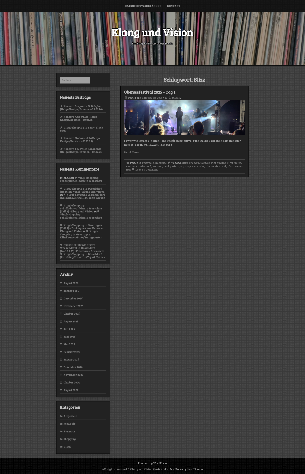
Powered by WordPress (152, 463)
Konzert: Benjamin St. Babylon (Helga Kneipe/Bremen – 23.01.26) (81, 107)
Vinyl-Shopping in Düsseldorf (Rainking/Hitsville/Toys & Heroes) (83, 196)
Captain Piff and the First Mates (220, 163)
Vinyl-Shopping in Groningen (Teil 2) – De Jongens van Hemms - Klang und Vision (81, 228)
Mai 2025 (69, 344)
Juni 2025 (70, 336)
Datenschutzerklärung (143, 6)
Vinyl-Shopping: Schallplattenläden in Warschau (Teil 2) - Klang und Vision (81, 208)
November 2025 (73, 306)
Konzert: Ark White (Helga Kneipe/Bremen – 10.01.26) (78, 118)
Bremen (194, 163)
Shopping (70, 439)
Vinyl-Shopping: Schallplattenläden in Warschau (81, 179)
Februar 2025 (72, 352)
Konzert (157, 166)
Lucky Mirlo (171, 166)
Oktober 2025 (72, 313)
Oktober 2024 (72, 382)
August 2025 (71, 321)
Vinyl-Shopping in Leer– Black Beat (81, 129)
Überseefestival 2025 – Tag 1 (149, 92)
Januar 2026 (71, 291)
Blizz (184, 163)
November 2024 (73, 374)
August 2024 (71, 390)
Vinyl (67, 446)
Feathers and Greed (138, 166)
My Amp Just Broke (192, 166)
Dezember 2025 (73, 298)
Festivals (148, 163)
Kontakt (173, 6)
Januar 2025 (71, 359)
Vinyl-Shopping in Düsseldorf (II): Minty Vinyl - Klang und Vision (82, 190)
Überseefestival (216, 166)
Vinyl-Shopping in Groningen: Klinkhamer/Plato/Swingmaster (81, 234)
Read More (131, 152)
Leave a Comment (146, 169)
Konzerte (161, 163)
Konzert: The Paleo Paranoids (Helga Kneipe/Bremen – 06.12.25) (81, 150)
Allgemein (70, 416)
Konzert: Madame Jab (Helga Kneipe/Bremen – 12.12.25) (80, 139)
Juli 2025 (69, 329)
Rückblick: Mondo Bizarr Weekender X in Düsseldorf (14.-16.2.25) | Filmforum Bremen (80, 248)
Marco (176, 97)
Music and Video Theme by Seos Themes (178, 469)
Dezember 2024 (73, 367)
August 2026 (71, 283)
